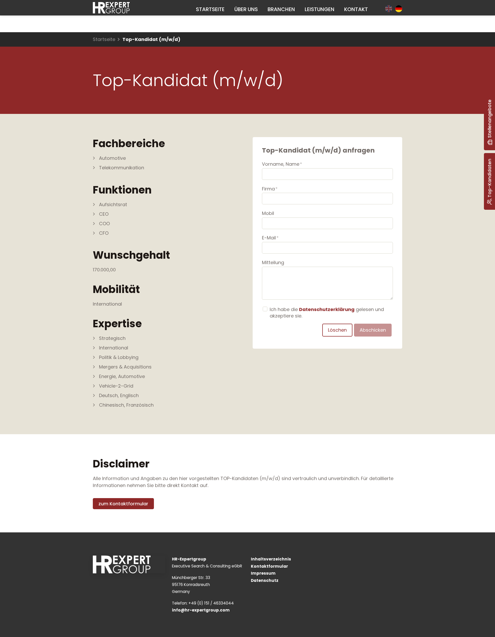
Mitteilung (273, 262)
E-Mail (270, 237)
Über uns (246, 9)
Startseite (210, 9)
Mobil (268, 213)
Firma (270, 189)
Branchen (281, 9)
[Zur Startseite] (111, 7)
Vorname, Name (282, 164)
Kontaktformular (269, 566)
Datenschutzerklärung (326, 309)
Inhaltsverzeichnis (271, 559)
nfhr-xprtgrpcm (201, 610)
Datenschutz (264, 580)
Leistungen (319, 9)
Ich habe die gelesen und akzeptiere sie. (327, 312)
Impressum (263, 573)
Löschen (337, 330)
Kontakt (356, 9)
